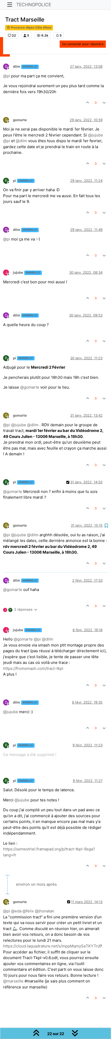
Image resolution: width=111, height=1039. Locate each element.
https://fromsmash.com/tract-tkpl (33, 668)
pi (14, 180)
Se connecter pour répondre (83, 44)
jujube (18, 272)
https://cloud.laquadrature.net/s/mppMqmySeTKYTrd (51, 946)
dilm (16, 66)
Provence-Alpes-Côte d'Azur (31, 27)
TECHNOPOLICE (33, 4)
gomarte (20, 120)
